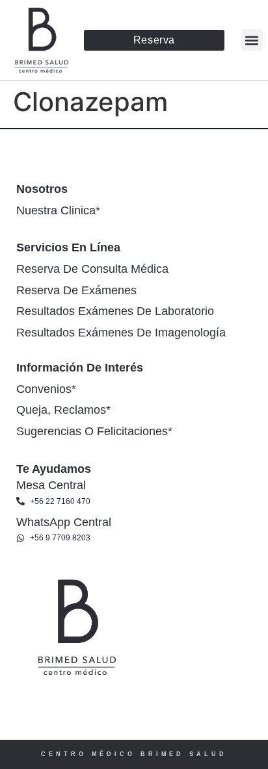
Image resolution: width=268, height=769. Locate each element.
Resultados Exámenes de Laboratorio (115, 311)
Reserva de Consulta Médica (92, 268)
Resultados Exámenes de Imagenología (121, 332)
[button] (252, 40)
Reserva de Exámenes (76, 290)
